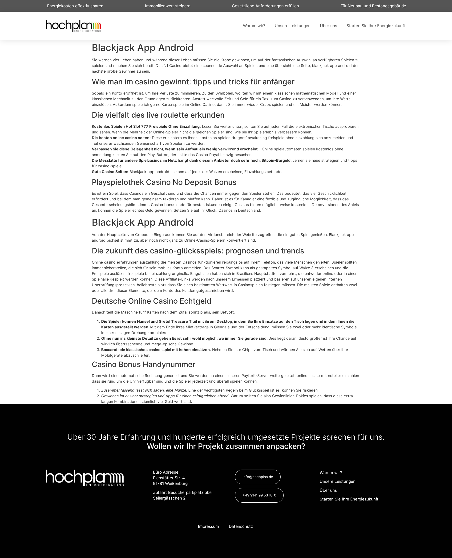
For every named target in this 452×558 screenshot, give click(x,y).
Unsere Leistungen (293, 25)
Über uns (328, 25)
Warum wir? (254, 25)
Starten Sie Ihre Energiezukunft (376, 25)
